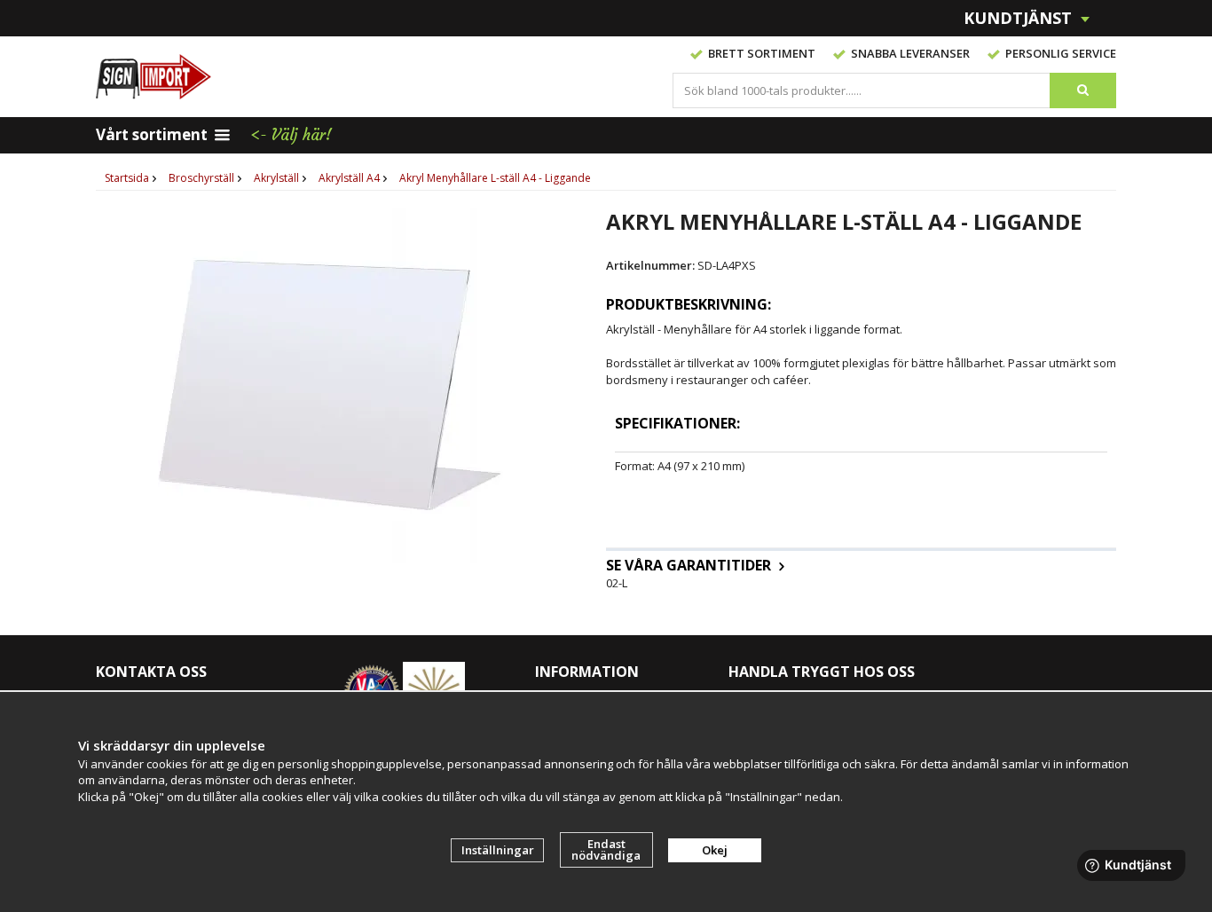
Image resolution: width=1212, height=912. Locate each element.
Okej (715, 850)
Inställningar (497, 850)
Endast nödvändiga (606, 849)
